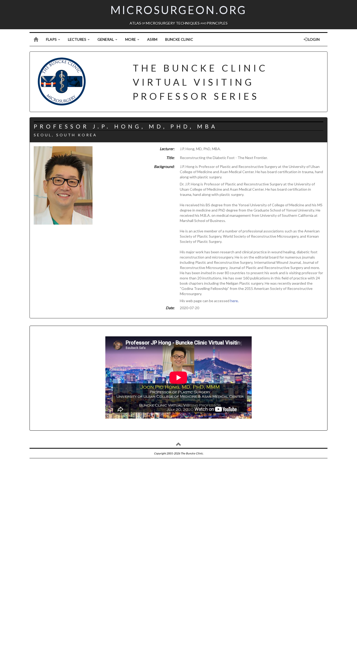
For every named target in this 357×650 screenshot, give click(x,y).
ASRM (152, 39)
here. (234, 300)
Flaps (51, 39)
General (106, 39)
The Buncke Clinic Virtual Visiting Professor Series (200, 82)
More (131, 39)
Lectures (77, 39)
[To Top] (178, 445)
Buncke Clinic (179, 39)
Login (313, 39)
